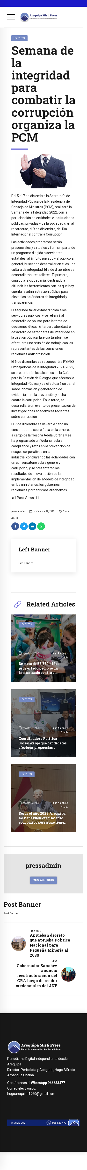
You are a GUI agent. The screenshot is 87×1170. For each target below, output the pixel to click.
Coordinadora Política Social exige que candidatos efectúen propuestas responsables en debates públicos (42, 747)
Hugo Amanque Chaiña (59, 655)
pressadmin (18, 511)
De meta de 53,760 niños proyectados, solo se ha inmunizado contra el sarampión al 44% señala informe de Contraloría (39, 672)
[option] (43, 171)
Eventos (19, 38)
